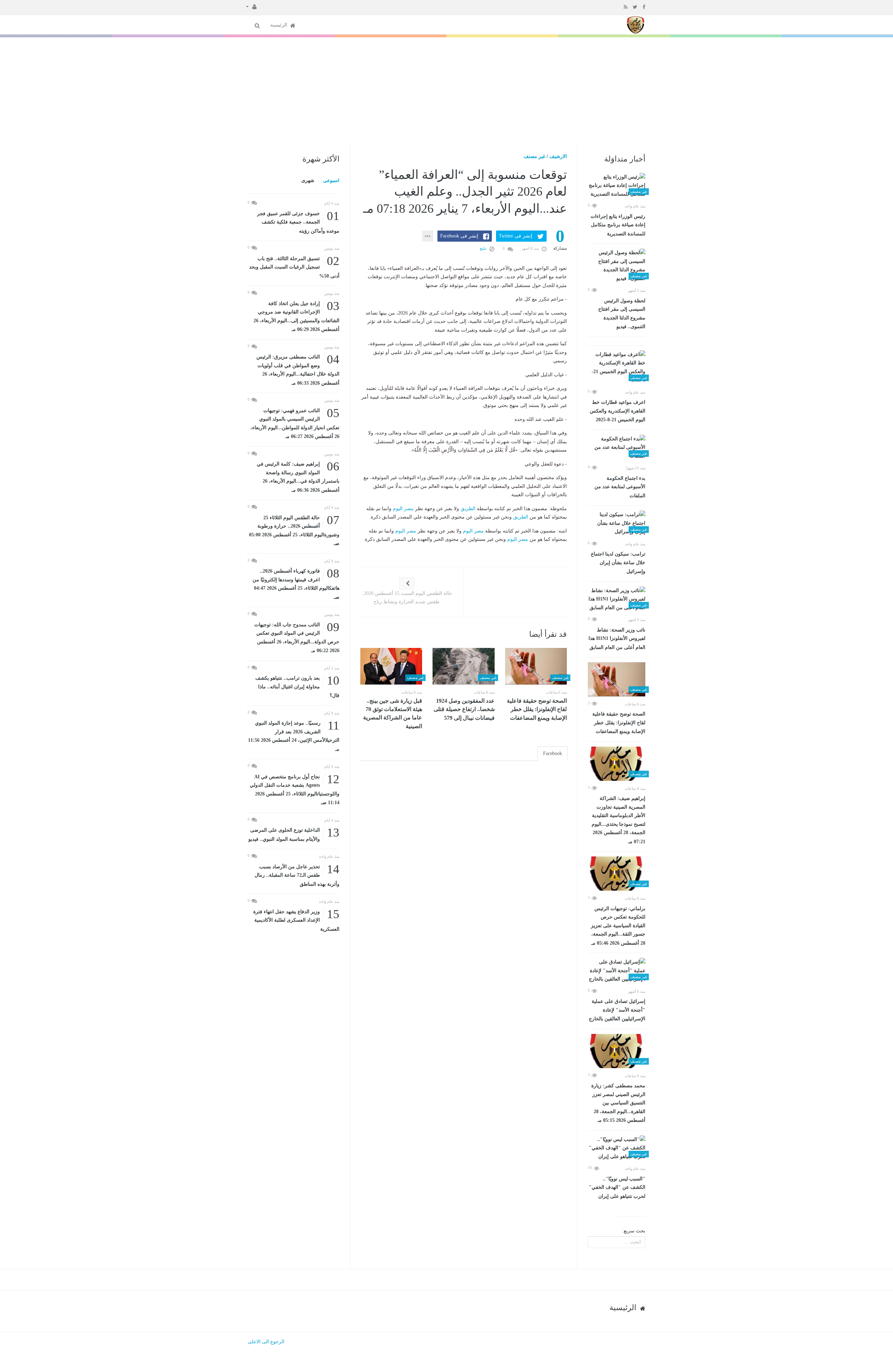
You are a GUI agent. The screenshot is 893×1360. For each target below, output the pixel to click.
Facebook (552, 753)
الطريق (467, 508)
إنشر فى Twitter (515, 236)
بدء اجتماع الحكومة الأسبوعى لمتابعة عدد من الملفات (619, 487)
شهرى (307, 180)
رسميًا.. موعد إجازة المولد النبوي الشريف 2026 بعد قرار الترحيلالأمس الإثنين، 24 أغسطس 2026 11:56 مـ (293, 735)
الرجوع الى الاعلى (266, 1341)
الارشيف (558, 156)
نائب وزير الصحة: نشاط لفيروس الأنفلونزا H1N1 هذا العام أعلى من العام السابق (616, 638)
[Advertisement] (446, 89)
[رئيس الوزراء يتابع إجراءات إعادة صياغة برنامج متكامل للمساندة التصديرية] (616, 186)
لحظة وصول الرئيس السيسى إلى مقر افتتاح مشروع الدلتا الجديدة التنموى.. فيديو (621, 314)
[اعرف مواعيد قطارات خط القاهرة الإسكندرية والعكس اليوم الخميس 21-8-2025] (616, 367)
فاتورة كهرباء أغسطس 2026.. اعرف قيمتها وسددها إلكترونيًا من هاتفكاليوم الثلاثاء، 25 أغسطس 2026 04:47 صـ (296, 583)
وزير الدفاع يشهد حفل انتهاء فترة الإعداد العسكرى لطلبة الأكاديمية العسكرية (296, 920)
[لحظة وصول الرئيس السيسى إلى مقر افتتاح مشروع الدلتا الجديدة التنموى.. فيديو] (616, 266)
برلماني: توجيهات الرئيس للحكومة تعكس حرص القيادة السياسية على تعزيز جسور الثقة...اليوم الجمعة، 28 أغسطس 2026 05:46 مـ (618, 926)
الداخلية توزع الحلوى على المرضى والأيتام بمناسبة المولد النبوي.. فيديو (293, 834)
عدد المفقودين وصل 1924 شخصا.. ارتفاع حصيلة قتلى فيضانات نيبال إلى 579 (464, 709)
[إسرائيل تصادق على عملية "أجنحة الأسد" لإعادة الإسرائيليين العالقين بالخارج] (616, 971)
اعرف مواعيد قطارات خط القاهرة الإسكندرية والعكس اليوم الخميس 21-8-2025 (617, 411)
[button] (251, 6)
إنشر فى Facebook (459, 236)
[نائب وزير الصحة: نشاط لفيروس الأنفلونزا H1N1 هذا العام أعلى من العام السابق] (616, 599)
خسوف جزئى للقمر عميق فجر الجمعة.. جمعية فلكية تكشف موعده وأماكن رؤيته (298, 222)
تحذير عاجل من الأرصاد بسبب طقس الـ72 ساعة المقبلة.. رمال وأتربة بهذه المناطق (297, 875)
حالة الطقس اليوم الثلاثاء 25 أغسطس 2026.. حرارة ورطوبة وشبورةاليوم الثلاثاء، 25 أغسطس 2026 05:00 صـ (294, 530)
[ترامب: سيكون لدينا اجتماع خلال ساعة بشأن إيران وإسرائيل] (616, 523)
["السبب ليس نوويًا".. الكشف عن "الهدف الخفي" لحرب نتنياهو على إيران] (616, 1148)
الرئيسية (279, 25)
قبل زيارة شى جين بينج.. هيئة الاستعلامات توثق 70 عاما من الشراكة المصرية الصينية (392, 713)
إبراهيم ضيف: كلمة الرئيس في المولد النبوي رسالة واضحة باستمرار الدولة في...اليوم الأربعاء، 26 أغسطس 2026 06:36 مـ (298, 476)
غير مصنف (534, 156)
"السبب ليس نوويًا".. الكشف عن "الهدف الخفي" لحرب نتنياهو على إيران (617, 1187)
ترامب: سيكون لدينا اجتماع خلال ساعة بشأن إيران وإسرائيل (618, 562)
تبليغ (484, 248)
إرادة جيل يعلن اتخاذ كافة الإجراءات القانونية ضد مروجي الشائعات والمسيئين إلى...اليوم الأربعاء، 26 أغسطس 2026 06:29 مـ (296, 316)
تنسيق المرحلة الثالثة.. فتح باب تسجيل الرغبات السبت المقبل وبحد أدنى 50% (294, 267)
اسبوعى (331, 180)
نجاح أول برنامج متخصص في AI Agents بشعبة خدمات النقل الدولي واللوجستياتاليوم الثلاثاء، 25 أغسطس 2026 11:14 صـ (294, 789)
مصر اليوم (403, 508)
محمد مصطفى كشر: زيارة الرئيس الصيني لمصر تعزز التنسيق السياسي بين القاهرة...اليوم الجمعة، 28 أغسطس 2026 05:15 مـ (618, 1103)
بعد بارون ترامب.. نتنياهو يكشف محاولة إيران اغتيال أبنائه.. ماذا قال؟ (297, 686)
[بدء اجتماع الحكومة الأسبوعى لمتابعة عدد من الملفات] (616, 448)
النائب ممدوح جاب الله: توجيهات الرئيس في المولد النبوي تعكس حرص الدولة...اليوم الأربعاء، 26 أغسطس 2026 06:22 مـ (296, 637)
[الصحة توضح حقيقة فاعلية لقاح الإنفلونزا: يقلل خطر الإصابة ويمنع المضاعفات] (616, 679)
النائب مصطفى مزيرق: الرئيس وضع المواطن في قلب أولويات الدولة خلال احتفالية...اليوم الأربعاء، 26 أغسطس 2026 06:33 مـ (297, 369)
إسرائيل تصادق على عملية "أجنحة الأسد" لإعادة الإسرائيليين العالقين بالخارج (617, 1010)
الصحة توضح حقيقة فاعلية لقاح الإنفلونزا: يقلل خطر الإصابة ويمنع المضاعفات (618, 722)
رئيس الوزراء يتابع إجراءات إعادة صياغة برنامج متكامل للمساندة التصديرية (618, 225)
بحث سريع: (633, 1230)
